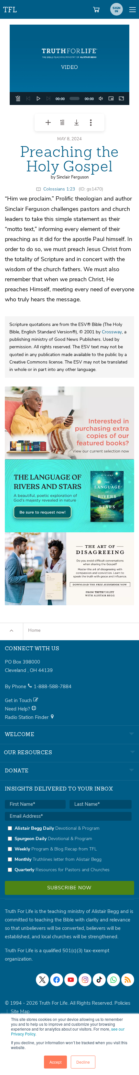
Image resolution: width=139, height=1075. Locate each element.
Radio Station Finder (27, 717)
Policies (122, 1003)
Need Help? (18, 709)
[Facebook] (56, 979)
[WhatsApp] (113, 979)
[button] (69, 65)
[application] (69, 65)
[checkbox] (68, 849)
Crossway (112, 332)
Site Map (20, 1011)
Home (34, 630)
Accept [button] (55, 1062)
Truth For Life (10, 8)
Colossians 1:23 (59, 189)
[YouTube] (70, 979)
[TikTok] (99, 979)
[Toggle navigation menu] (132, 9)
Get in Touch (19, 700)
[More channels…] (127, 979)
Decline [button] (83, 1062)
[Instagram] (85, 979)
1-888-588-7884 (52, 686)
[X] (42, 979)
